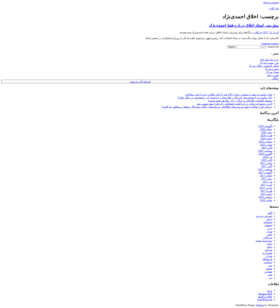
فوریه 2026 (266, 135)
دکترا (269, 243)
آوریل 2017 (266, 184)
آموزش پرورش (264, 216)
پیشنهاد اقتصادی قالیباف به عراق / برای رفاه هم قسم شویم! (240, 100)
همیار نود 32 (272, 72)
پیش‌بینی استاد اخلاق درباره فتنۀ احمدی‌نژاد (244, 25)
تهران (269, 231)
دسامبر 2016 (265, 197)
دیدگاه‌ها (265, 296)
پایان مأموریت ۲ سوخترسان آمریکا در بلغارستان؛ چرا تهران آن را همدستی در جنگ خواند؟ (225, 97)
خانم (269, 234)
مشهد (269, 268)
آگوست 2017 (265, 172)
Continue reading (270, 43)
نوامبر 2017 (266, 163)
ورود (269, 290)
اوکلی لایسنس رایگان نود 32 (264, 65)
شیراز (269, 256)
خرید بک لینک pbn (269, 59)
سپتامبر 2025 (265, 150)
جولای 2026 (266, 129)
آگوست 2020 (265, 154)
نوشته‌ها (265, 293)
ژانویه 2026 (266, 138)
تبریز (269, 228)
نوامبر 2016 (266, 200)
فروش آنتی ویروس (140, 81)
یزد (270, 277)
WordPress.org (264, 299)
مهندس (268, 271)
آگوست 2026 (265, 126)
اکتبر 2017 (266, 166)
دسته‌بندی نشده (264, 240)
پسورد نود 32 (272, 69)
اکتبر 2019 (266, 160)
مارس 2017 (266, 187)
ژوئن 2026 (266, 132)
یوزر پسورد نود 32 (269, 62)
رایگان (275, 78)
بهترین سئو (273, 75)
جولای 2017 (266, 175)
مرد (270, 265)
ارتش (269, 219)
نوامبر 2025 (266, 144)
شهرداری (267, 253)
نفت (270, 274)
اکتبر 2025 (266, 147)
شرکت (268, 250)
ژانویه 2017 (266, 194)
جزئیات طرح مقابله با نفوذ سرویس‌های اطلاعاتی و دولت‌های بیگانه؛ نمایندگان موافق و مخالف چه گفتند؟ (216, 106)
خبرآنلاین (257, 32)
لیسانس (268, 262)
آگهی (269, 213)
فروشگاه (267, 259)
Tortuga (260, 305)
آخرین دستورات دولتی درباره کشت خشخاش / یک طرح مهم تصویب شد (234, 103)
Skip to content (271, 2)
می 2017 (267, 181)
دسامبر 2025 (265, 141)
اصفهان (268, 225)
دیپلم (269, 246)
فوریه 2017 (266, 191)
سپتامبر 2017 (265, 169)
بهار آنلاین (274, 8)
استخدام (267, 222)
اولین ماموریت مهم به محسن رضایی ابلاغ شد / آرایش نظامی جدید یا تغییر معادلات (228, 94)
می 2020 (267, 157)
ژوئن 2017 (266, 178)
